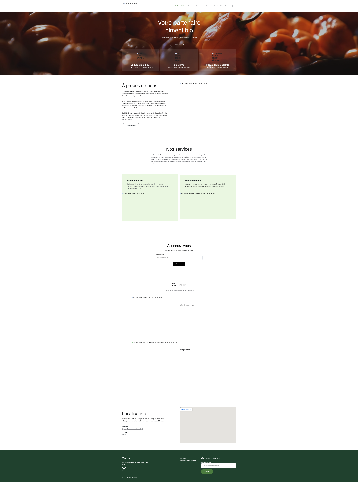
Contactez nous (206, 462)
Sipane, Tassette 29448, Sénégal (132, 429)
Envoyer (179, 264)
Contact (227, 6)
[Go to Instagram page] (124, 469)
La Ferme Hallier (180, 6)
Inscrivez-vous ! (160, 254)
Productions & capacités (195, 6)
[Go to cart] (233, 6)
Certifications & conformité (214, 6)
